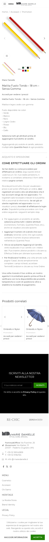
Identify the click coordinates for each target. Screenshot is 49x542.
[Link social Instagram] (10, 467)
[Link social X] (7, 467)
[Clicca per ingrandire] (7, 56)
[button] (4, 38)
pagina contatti (16, 181)
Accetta (37, 537)
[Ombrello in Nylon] (13, 317)
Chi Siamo (6, 489)
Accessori (15, 12)
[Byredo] (36, 419)
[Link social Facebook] (3, 467)
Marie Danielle (8, 80)
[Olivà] (13, 419)
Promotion (27, 12)
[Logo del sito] (26, 4)
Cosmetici (6, 480)
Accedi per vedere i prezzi (15, 94)
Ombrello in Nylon (11, 329)
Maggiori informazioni (16, 537)
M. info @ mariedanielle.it (16, 459)
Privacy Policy (29, 392)
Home (5, 12)
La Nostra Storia (9, 500)
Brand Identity (8, 505)
